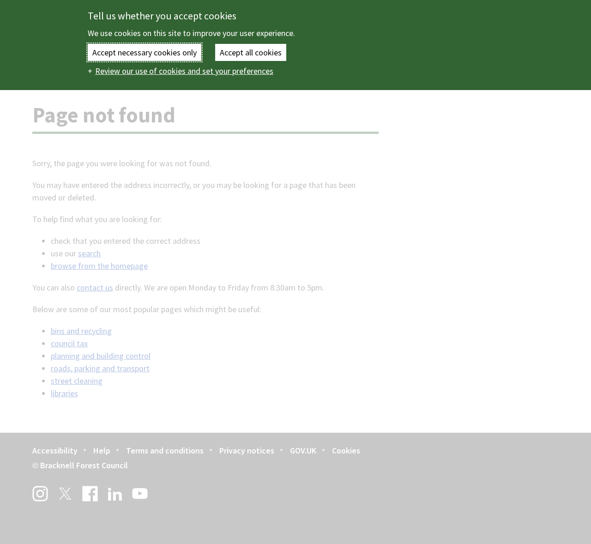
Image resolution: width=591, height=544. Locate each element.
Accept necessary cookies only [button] (144, 52)
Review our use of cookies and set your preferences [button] (184, 71)
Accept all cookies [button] (251, 52)
